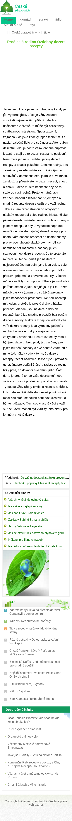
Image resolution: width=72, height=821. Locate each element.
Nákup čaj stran (19, 691)
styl (32, 25)
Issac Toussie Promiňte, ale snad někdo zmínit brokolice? (33, 719)
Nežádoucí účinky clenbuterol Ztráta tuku (35, 546)
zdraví (43, 19)
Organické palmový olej (23, 736)
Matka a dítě (13, 25)
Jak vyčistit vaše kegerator (25, 526)
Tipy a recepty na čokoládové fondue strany (33, 630)
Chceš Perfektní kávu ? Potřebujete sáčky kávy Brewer (32, 652)
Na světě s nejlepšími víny (25, 506)
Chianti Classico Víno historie (27, 784)
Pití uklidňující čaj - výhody (26, 684)
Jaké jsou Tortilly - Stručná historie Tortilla (35, 755)
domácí (25, 19)
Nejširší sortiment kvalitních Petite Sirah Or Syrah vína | (35, 674)
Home (8, 19)
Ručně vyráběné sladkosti (25, 729)
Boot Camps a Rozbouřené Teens (31, 698)
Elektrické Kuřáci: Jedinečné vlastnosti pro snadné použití (34, 663)
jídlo (58, 19)
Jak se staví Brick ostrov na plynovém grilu (36, 533)
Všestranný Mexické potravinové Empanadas (29, 745)
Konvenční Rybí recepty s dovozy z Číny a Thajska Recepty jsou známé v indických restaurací (34, 764)
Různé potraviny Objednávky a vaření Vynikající (34, 641)
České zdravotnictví (24, 32)
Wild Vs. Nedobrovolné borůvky (30, 621)
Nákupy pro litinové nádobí (25, 539)
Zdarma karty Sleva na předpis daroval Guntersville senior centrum (34, 611)
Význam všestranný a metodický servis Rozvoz (33, 775)
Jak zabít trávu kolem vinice (26, 513)
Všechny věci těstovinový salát (28, 499)
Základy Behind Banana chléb (28, 519)
